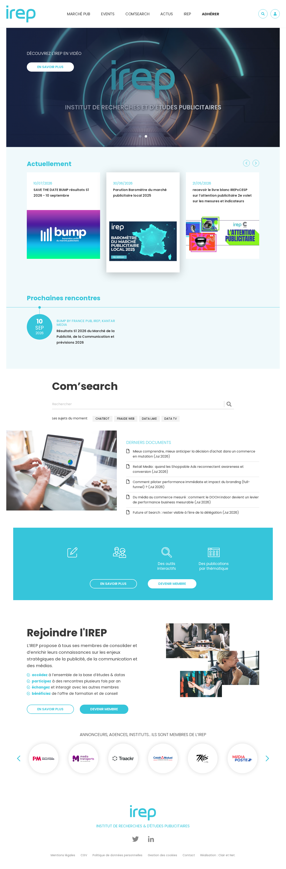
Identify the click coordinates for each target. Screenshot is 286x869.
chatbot (102, 418)
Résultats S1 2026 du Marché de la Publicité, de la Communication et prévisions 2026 (86, 337)
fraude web (125, 418)
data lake (149, 418)
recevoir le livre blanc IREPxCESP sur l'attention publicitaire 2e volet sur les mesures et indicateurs (222, 195)
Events (108, 14)
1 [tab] (141, 137)
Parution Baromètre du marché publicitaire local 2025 (140, 192)
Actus (166, 14)
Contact (189, 855)
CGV (84, 855)
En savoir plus (50, 123)
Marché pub (78, 14)
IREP (187, 14)
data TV (170, 418)
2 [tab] (147, 137)
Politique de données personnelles (117, 855)
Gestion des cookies (162, 855)
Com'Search (137, 14)
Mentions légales (63, 855)
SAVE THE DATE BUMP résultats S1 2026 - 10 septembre (61, 192)
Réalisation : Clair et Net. (217, 855)
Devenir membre (172, 583)
